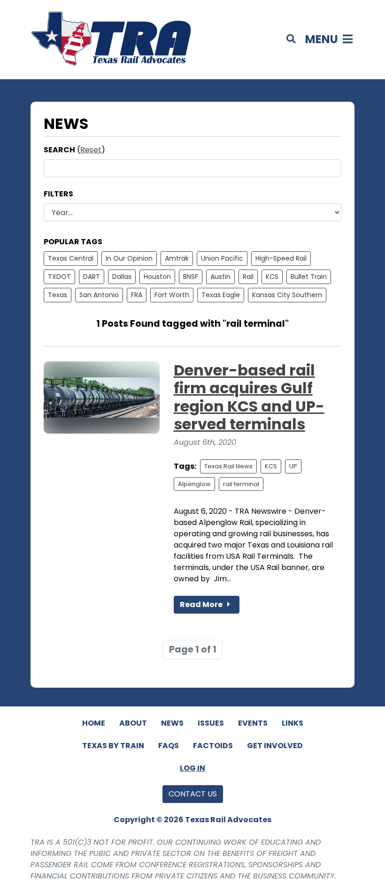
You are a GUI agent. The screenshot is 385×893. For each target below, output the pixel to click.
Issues (211, 723)
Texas (57, 295)
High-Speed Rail (281, 258)
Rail (248, 276)
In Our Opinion (129, 258)
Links (292, 723)
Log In (192, 768)
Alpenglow (194, 484)
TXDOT (59, 276)
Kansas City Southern (287, 295)
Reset (90, 149)
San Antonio (99, 295)
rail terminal (241, 484)
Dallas (121, 276)
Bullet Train (309, 276)
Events (253, 723)
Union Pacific (222, 258)
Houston (157, 276)
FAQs (168, 745)
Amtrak (177, 258)
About (133, 723)
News (172, 723)
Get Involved (275, 745)
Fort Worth (171, 295)
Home (93, 723)
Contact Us (193, 793)
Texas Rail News (228, 466)
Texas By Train (113, 745)
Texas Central (70, 258)
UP (293, 466)
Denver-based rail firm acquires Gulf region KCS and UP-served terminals (249, 397)
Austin (220, 276)
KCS (272, 276)
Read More (202, 604)
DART (91, 276)
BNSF (190, 276)
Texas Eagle (220, 295)
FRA (136, 295)
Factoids (213, 745)
